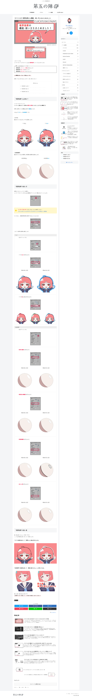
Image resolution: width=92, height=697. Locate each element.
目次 (34, 83)
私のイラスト (70, 82)
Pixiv (69, 693)
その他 (70, 85)
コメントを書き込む (35, 684)
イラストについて (70, 70)
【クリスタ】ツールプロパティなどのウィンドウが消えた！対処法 (32, 211)
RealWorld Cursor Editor (70, 53)
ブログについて (70, 90)
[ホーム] (67, 33)
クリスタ (16, 600)
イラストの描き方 (70, 73)
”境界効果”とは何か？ (25, 86)
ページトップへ (70, 162)
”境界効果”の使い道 (25, 91)
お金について (70, 87)
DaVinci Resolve (70, 56)
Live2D (70, 50)
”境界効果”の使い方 (25, 88)
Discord (70, 62)
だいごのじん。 (69, 25)
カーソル (70, 42)
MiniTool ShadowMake (70, 65)
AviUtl (70, 59)
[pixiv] (71, 33)
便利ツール (70, 67)
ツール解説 (70, 45)
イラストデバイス (70, 76)
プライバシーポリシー (74, 693)
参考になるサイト (70, 79)
